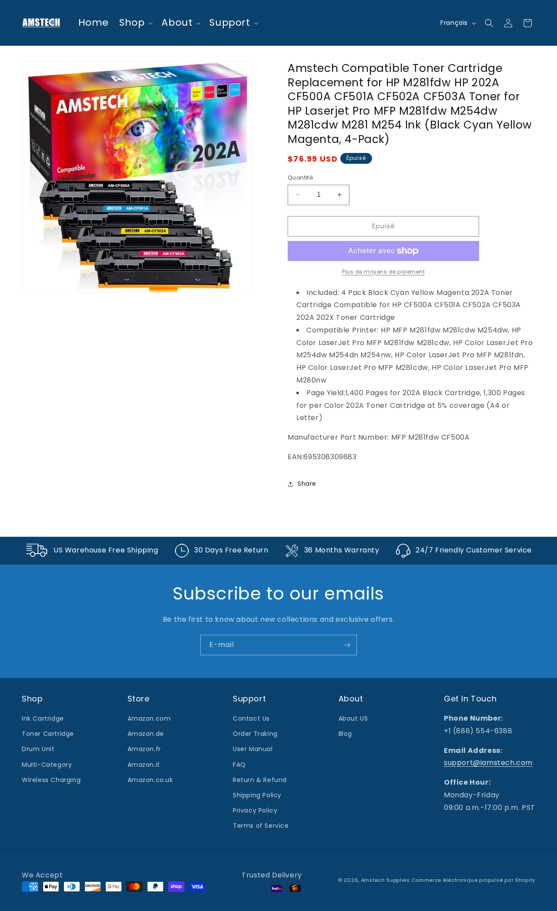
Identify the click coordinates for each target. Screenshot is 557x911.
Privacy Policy (255, 810)
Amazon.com (149, 718)
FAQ (239, 764)
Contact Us (251, 718)
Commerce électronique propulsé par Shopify (473, 880)
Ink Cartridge (43, 718)
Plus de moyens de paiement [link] (383, 271)
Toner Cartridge (48, 733)
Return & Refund (260, 780)
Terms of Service (261, 825)
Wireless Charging (51, 780)
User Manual (253, 749)
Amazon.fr (144, 749)
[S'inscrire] (346, 645)
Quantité (300, 177)
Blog (345, 733)
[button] (135, 22)
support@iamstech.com (488, 763)
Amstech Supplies (385, 880)
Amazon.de (146, 733)
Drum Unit (38, 749)
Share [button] (307, 483)
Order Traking (255, 733)
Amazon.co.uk (150, 780)
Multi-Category (47, 764)
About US (353, 718)
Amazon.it (144, 764)
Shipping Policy (257, 795)
